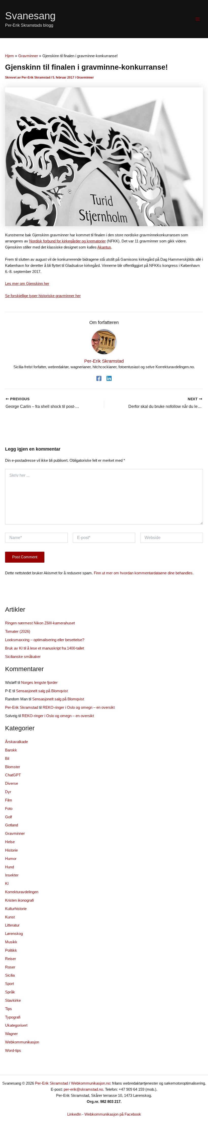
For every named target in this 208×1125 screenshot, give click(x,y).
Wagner (11, 1034)
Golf (8, 817)
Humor (10, 859)
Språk (10, 992)
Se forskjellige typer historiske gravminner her (43, 296)
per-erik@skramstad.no (83, 1089)
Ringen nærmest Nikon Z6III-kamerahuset (40, 623)
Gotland (11, 825)
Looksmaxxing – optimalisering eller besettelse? (44, 640)
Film (8, 800)
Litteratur (12, 925)
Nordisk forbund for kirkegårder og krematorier (67, 241)
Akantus (104, 247)
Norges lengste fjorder (39, 683)
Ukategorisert (16, 1025)
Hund (9, 867)
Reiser (10, 959)
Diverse (11, 783)
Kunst (10, 917)
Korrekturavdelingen (21, 892)
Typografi (12, 1017)
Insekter (12, 875)
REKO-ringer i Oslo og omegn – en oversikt (79, 707)
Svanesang (30, 16)
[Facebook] (98, 378)
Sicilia (10, 975)
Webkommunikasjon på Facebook (112, 1114)
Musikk (11, 942)
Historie (11, 850)
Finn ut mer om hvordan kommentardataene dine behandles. (144, 573)
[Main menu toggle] (197, 19)
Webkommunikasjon (22, 1042)
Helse (10, 842)
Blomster (12, 767)
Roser (10, 967)
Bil (7, 759)
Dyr (8, 792)
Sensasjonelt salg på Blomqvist (42, 691)
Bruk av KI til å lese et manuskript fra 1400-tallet (44, 648)
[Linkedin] (109, 378)
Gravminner (85, 77)
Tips (8, 1009)
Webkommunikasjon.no (90, 1083)
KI (7, 884)
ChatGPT (13, 775)
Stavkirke (13, 1000)
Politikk (11, 950)
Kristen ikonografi (19, 900)
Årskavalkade (16, 742)
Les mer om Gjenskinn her (27, 284)
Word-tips (13, 1051)
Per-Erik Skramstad (21, 707)
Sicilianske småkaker (23, 657)
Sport (9, 984)
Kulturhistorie (16, 909)
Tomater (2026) (17, 631)
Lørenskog (14, 934)
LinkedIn (74, 1114)
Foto (8, 809)
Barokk (11, 750)
